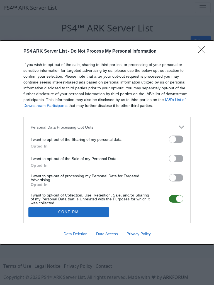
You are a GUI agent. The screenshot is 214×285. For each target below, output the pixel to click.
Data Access (107, 234)
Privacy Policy (139, 234)
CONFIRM (68, 212)
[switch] (176, 139)
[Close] (203, 51)
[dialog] (107, 142)
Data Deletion (75, 234)
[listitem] (107, 127)
